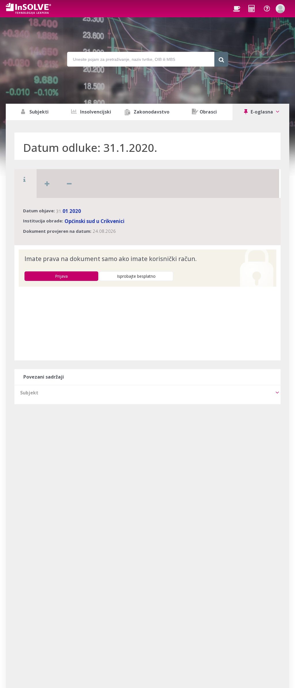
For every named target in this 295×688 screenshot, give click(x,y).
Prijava (61, 276)
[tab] (147, 392)
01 (65, 211)
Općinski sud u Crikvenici (94, 221)
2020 (75, 211)
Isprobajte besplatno (136, 276)
